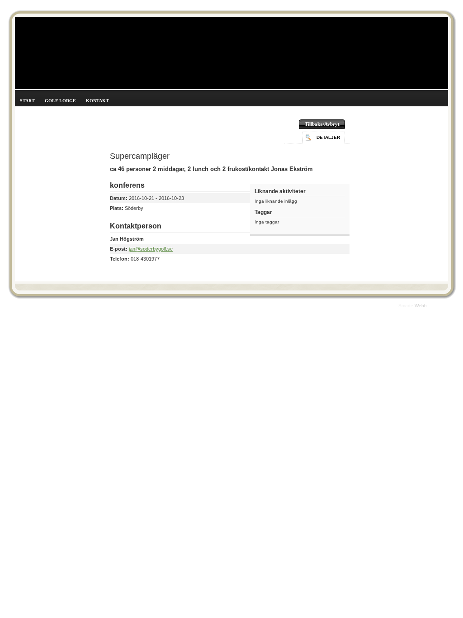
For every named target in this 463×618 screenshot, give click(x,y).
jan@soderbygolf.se (151, 249)
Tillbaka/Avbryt (322, 124)
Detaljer (328, 137)
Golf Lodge (60, 100)
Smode (406, 305)
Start (27, 100)
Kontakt (97, 100)
